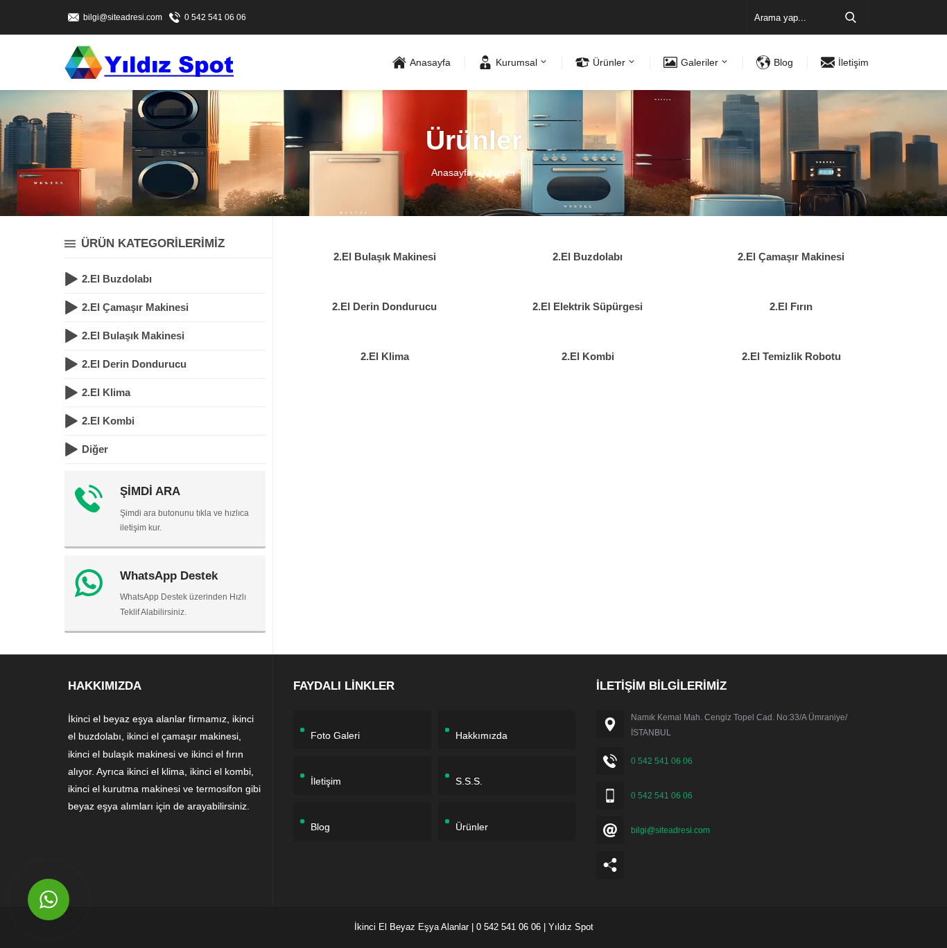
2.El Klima (384, 356)
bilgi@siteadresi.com (122, 17)
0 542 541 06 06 (215, 17)
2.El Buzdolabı (588, 256)
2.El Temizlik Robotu (791, 356)
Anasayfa (451, 172)
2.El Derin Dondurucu (384, 306)
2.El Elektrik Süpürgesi (587, 306)
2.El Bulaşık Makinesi (384, 256)
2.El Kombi (588, 356)
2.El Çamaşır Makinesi (791, 256)
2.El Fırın (791, 306)
